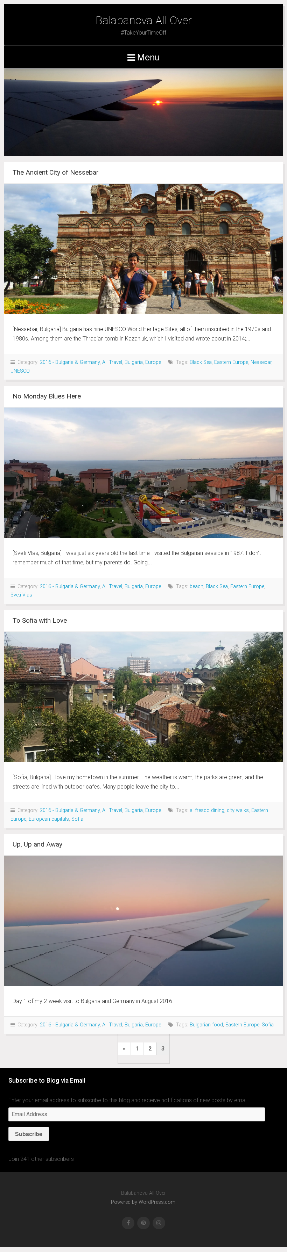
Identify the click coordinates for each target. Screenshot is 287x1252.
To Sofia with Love (40, 620)
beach (196, 587)
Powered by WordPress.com (143, 1202)
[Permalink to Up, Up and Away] (143, 921)
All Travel (112, 362)
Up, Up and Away (37, 844)
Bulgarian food (206, 1025)
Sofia (77, 819)
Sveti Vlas (21, 595)
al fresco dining (207, 810)
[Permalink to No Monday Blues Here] (143, 473)
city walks (238, 810)
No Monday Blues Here (47, 396)
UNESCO (20, 371)
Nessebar (261, 362)
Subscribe (28, 1134)
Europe (153, 362)
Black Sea (201, 362)
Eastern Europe (231, 362)
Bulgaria (134, 362)
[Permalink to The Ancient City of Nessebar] (143, 249)
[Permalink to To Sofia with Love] (143, 697)
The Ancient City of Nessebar (56, 172)
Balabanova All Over (144, 20)
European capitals (49, 819)
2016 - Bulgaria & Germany (70, 362)
